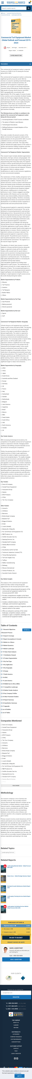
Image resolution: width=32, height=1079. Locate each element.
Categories (16, 1034)
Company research (16, 1036)
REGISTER (16, 997)
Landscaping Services (8, 852)
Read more (16, 785)
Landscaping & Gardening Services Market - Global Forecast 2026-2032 (18, 907)
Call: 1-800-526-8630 (16, 955)
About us (16, 1022)
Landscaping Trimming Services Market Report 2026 (18, 897)
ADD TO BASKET (16, 938)
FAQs (16, 1051)
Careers (16, 1025)
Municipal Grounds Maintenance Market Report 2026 (18, 886)
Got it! (19, 1076)
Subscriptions (16, 1042)
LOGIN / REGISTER (16, 1053)
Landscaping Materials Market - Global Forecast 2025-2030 (19, 866)
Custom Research (16, 1039)
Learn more (17, 1073)
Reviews (16, 1027)
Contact (16, 1048)
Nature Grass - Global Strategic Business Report (19, 876)
